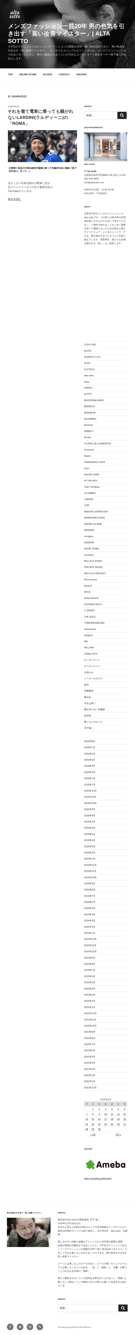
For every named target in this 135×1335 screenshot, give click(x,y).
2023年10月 (90, 951)
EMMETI (88, 431)
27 (124, 1124)
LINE (86, 505)
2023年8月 (89, 964)
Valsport (88, 635)
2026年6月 (89, 753)
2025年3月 (89, 846)
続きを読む (14, 199)
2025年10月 (90, 803)
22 (93, 1124)
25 (112, 1124)
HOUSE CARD (91, 474)
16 (99, 1119)
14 (86, 1119)
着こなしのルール (93, 721)
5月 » (118, 1134)
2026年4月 (89, 766)
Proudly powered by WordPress (74, 1327)
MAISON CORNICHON (96, 511)
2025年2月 (89, 852)
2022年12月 (90, 1013)
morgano (89, 536)
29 (93, 1129)
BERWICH (89, 406)
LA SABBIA (89, 493)
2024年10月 (90, 877)
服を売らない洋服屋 (94, 709)
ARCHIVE (81, 74)
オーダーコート (92, 660)
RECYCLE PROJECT (95, 573)
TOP (10, 74)
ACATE (88, 350)
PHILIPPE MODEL (93, 567)
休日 (86, 684)
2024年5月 (89, 908)
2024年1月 (89, 933)
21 (86, 1124)
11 (112, 1114)
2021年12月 (90, 1087)
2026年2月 (89, 778)
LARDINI (88, 499)
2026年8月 (89, 741)
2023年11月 (90, 945)
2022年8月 (89, 1038)
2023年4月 (89, 988)
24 (105, 1124)
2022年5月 (89, 1056)
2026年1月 (89, 784)
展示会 (87, 697)
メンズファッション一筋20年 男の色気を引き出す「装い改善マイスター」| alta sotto (66, 33)
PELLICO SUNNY (93, 561)
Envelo (87, 437)
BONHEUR (89, 412)
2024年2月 (89, 927)
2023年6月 (89, 976)
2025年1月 (89, 858)
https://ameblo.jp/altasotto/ (98, 1178)
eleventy (88, 425)
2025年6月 (89, 827)
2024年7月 (89, 896)
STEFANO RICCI (93, 604)
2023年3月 (89, 994)
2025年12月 (90, 790)
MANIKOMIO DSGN (94, 517)
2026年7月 (89, 747)
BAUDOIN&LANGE (94, 400)
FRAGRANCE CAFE (94, 462)
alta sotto (89, 375)
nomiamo (89, 555)
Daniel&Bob (90, 418)
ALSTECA (89, 369)
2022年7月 (89, 1044)
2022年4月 (89, 1062)
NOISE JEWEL (91, 548)
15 (93, 1119)
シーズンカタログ (93, 678)
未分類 (87, 715)
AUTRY (88, 394)
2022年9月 (89, 1032)
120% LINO (90, 344)
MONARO (89, 530)
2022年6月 (89, 1050)
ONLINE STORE (27, 74)
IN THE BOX (90, 480)
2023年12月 (90, 939)
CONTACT (64, 74)
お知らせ (88, 672)
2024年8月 (89, 889)
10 (105, 1114)
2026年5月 (89, 759)
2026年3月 (89, 772)
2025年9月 (89, 809)
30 (99, 1129)
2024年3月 (89, 920)
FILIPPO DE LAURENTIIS (97, 443)
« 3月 (93, 1134)
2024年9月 (89, 883)
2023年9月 (89, 957)
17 (105, 1119)
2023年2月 (89, 1001)
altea (86, 381)
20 (124, 1119)
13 (124, 1114)
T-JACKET (89, 610)
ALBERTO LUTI (92, 357)
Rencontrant (90, 579)
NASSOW (89, 542)
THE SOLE (89, 616)
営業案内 (88, 690)
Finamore (89, 449)
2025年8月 (89, 815)
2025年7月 (89, 821)
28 (86, 1129)
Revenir (88, 585)
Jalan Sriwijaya (92, 486)
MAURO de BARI (93, 524)
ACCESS (47, 74)
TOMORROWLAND (94, 623)
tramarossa (90, 629)
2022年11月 (90, 1019)
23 (99, 1124)
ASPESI (88, 388)
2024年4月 (89, 914)
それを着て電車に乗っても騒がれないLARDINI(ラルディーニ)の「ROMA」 (40, 117)
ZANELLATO (90, 653)
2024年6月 (89, 902)
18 (112, 1119)
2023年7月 (89, 970)
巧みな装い (90, 703)
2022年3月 (89, 1069)
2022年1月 (89, 1081)
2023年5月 (89, 982)
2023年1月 (89, 1007)
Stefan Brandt (91, 598)
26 (118, 1124)
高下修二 (88, 728)
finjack (87, 455)
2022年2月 (89, 1075)
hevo (86, 468)
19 (118, 1119)
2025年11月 (90, 797)
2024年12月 (90, 865)
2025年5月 (89, 834)
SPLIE (87, 592)
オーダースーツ (92, 666)
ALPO (87, 363)
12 (118, 1114)
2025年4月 (89, 840)
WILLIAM (89, 647)
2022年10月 (90, 1025)
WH (86, 641)
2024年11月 (90, 871)
